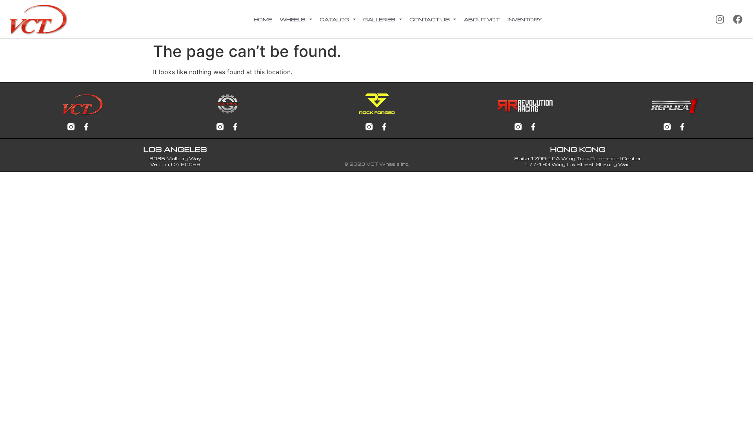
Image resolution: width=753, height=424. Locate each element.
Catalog (334, 19)
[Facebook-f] (85, 126)
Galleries (379, 19)
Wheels (293, 19)
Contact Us (429, 19)
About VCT (482, 19)
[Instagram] (719, 19)
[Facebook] (737, 19)
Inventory (524, 19)
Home (263, 19)
